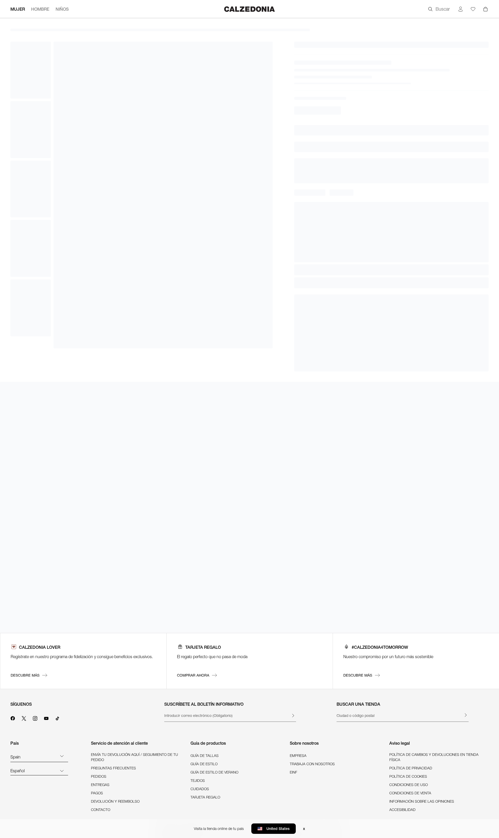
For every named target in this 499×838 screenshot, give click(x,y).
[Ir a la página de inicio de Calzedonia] (249, 9)
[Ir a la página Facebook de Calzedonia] (12, 718)
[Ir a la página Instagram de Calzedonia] (35, 718)
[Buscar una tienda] (465, 715)
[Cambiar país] (62, 756)
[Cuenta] (460, 9)
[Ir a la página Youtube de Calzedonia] (46, 718)
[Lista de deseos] (473, 9)
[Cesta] (485, 9)
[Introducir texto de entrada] (293, 715)
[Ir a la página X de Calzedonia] (24, 718)
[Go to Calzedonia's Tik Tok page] (57, 718)
